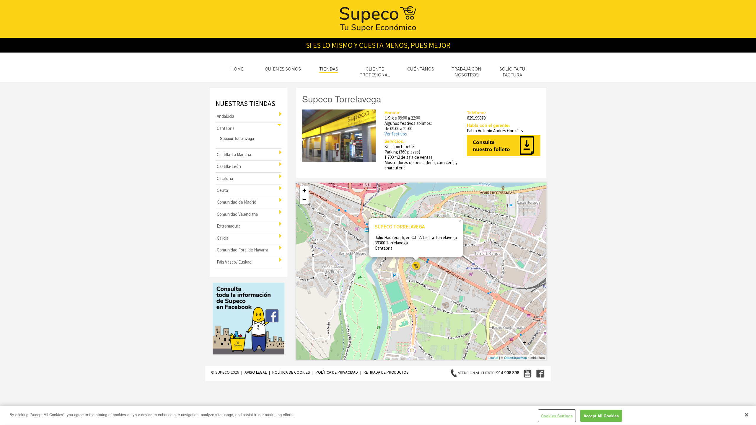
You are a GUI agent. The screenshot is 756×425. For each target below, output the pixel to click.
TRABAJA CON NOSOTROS (466, 72)
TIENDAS (328, 69)
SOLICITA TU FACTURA (512, 72)
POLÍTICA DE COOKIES (291, 372)
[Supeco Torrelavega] (416, 265)
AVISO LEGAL (256, 372)
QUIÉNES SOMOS (283, 69)
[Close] (746, 414)
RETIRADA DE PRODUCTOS (386, 372)
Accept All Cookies (601, 416)
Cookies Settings (557, 416)
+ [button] (304, 190)
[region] (378, 415)
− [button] (304, 199)
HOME (237, 69)
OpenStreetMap (515, 357)
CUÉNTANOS (420, 69)
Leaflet (493, 357)
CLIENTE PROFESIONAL (374, 72)
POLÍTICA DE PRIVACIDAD (337, 372)
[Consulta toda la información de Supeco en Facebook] (248, 318)
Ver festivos (395, 134)
